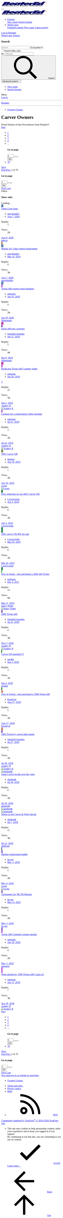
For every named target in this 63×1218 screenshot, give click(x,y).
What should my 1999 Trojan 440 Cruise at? (22, 974)
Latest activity (41, 27)
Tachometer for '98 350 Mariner (16, 894)
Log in (4, 97)
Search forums (25, 22)
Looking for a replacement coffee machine (21, 414)
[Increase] (15, 156)
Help (9, 1091)
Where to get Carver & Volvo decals (18, 814)
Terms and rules (15, 1085)
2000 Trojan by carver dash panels (17, 734)
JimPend (5, 846)
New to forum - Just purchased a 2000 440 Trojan (25, 574)
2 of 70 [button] (14, 170)
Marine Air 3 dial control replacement (19, 248)
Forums (11, 19)
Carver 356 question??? (12, 654)
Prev (3, 127)
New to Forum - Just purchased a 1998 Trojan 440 (25, 694)
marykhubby (13, 214)
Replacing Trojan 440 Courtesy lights (19, 368)
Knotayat (11, 699)
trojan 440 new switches (13, 328)
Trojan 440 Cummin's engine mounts (19, 934)
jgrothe (10, 659)
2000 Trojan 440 (9, 614)
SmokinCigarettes (15, 334)
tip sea (10, 859)
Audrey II (6, 405)
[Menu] (2, 9)
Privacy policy (14, 1088)
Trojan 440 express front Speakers (17, 288)
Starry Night (7, 606)
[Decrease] (17, 156)
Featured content (15, 27)
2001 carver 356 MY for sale (15, 534)
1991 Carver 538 (9, 454)
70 (8, 162)
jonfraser (11, 579)
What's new (13, 25)
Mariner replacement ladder (14, 854)
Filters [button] (4, 191)
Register (5, 103)
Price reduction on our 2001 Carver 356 (20, 494)
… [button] (8, 143)
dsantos (11, 459)
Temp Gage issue (9, 208)
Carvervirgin (13, 499)
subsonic (11, 294)
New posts (12, 22)
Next (3, 167)
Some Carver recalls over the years (18, 774)
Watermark (6, 320)
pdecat (4, 240)
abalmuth (11, 779)
